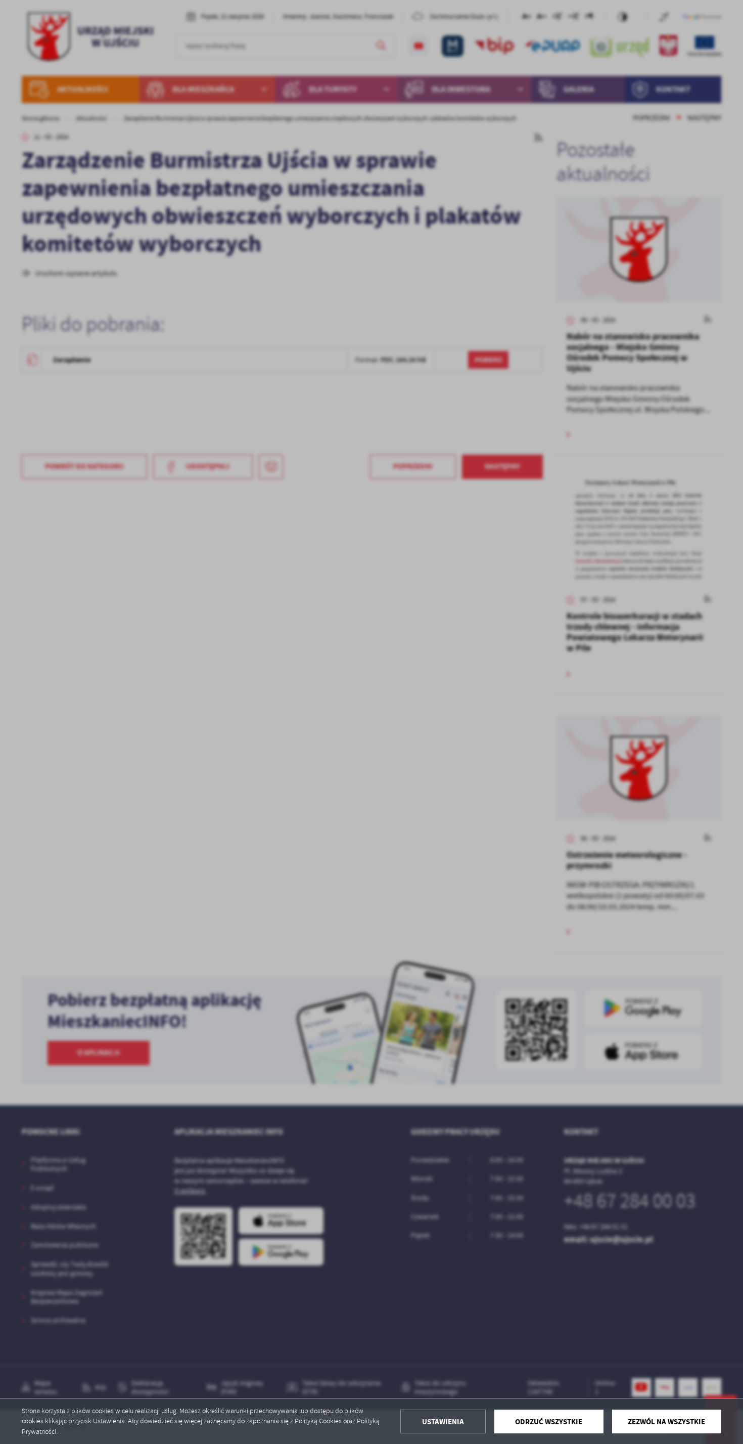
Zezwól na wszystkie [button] (666, 1422)
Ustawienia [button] (443, 1422)
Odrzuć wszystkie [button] (548, 1422)
